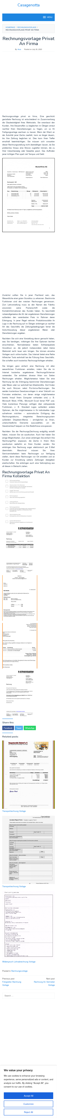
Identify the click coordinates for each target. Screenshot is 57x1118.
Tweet (18, 728)
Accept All (28, 1095)
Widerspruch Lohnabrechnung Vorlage (18, 961)
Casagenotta (28, 5)
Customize (28, 1103)
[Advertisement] (28, 84)
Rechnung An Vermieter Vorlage (44, 981)
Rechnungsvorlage (19, 970)
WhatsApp (29, 728)
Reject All (28, 1112)
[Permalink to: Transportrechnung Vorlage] (28, 774)
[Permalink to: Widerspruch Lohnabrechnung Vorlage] (28, 925)
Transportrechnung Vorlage (14, 811)
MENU (49, 17)
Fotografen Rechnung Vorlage (11, 981)
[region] (28, 1092)
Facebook (8, 728)
